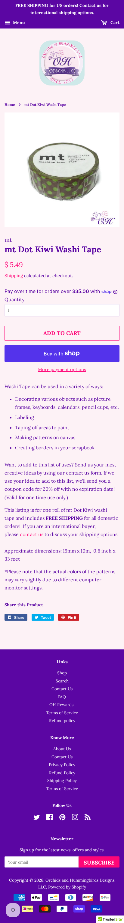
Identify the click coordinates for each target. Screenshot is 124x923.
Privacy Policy (62, 764)
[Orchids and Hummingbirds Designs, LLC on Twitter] (36, 818)
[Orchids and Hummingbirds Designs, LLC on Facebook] (49, 818)
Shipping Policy (62, 780)
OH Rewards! (62, 704)
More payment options (62, 369)
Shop (62, 673)
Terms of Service (62, 712)
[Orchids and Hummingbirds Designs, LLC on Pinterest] (62, 818)
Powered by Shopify (67, 887)
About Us (62, 748)
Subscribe (99, 862)
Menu (18, 22)
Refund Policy (62, 772)
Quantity (14, 299)
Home (10, 104)
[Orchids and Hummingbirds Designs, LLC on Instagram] (75, 818)
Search (62, 681)
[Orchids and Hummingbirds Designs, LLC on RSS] (87, 818)
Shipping (14, 275)
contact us (31, 534)
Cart (114, 22)
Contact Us (62, 688)
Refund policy (62, 720)
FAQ (62, 697)
